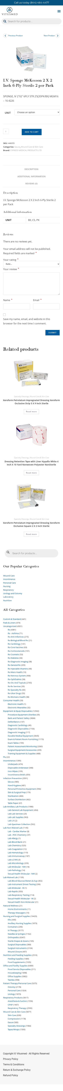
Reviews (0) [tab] (31, 183)
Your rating (11, 260)
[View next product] (58, 36)
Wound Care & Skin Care (32, 146)
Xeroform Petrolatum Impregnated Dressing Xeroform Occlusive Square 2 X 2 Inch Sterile (31, 524)
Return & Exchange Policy (17, 1069)
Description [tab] (31, 169)
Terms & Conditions (13, 1064)
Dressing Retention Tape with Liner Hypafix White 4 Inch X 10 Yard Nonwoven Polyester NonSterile (31, 463)
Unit (8, 112)
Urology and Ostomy (12, 593)
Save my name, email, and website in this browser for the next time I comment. (26, 321)
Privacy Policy (10, 1059)
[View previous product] (5, 36)
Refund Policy (10, 1075)
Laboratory (8, 596)
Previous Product (15, 35)
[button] (58, 11)
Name (7, 300)
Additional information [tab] (31, 176)
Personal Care (9, 582)
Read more (31, 411)
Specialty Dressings (21, 396)
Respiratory (8, 590)
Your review (11, 269)
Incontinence (9, 579)
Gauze (17, 146)
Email (37, 300)
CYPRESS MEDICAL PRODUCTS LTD (26, 150)
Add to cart (32, 132)
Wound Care (9, 575)
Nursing (6, 586)
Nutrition (7, 600)
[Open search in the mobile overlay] (31, 21)
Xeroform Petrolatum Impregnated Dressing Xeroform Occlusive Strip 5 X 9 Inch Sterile (31, 402)
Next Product (49, 35)
